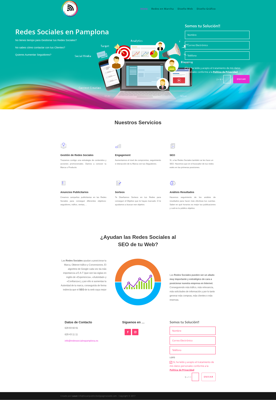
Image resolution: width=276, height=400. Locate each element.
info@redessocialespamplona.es (81, 341)
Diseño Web (185, 9)
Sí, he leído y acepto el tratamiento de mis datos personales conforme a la (212, 70)
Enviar (241, 79)
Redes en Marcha (162, 9)
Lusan (74, 396)
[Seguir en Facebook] (128, 332)
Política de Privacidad (225, 72)
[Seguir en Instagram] (135, 332)
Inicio (144, 9)
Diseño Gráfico (206, 9)
